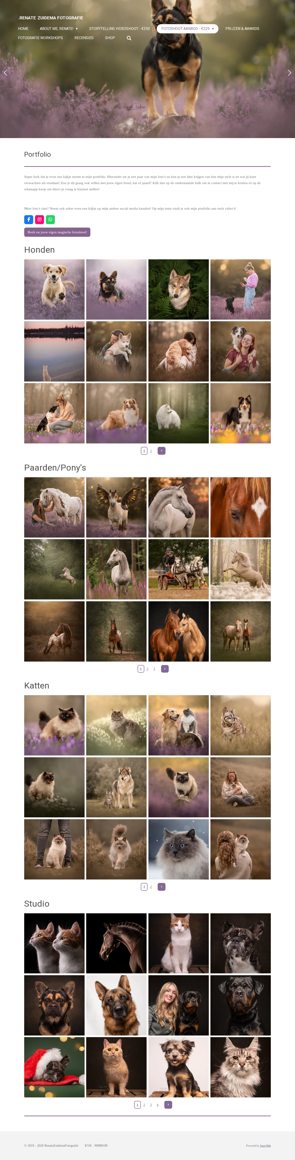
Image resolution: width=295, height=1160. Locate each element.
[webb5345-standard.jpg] (240, 943)
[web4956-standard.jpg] (117, 943)
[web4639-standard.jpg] (178, 289)
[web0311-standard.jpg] (117, 1005)
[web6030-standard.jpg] (240, 725)
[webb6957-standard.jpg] (240, 1005)
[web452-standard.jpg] (240, 351)
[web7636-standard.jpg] (178, 569)
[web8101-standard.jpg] (240, 787)
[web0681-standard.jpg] (54, 351)
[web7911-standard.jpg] (54, 787)
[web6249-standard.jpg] (117, 787)
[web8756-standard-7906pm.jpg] (117, 569)
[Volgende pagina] (161, 451)
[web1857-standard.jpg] (178, 1067)
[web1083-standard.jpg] (117, 289)
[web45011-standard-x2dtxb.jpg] (178, 507)
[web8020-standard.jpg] (54, 725)
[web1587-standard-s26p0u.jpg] (240, 1067)
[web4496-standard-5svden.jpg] (54, 1067)
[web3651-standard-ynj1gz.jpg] (240, 507)
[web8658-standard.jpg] (54, 631)
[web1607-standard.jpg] (117, 1067)
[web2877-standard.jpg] (54, 569)
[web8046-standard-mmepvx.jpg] (54, 849)
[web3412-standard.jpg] (54, 289)
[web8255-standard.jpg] (178, 351)
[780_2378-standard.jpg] (117, 725)
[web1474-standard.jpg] (178, 787)
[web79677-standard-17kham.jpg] (240, 849)
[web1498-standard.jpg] (54, 1005)
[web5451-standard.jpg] (178, 943)
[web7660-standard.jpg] (240, 413)
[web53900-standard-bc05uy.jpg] (54, 943)
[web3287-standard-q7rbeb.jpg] (178, 413)
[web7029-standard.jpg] (178, 1005)
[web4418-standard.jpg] (240, 289)
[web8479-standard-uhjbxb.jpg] (117, 631)
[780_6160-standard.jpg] (178, 849)
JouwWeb (265, 1145)
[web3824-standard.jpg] (240, 631)
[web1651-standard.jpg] (178, 631)
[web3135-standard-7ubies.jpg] (240, 569)
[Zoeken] (129, 38)
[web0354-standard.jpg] (117, 351)
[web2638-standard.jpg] (54, 507)
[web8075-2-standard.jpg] (117, 849)
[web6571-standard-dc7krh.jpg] (54, 413)
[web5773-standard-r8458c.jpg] (117, 413)
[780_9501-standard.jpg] (178, 725)
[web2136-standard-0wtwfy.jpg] (117, 507)
